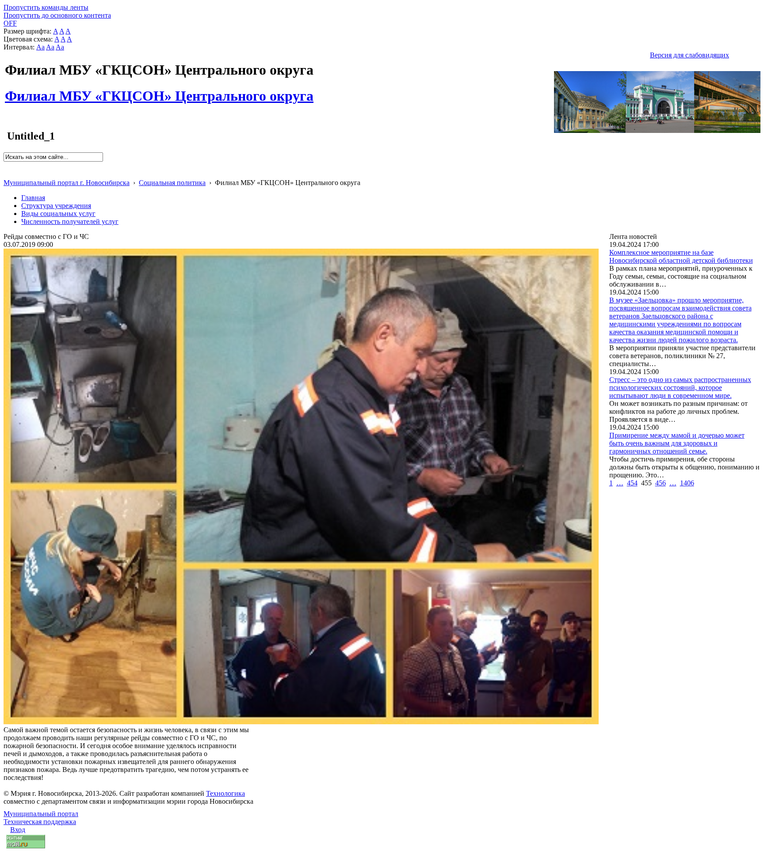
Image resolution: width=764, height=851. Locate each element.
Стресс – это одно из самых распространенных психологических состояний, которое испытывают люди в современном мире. (680, 387)
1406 (687, 483)
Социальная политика (172, 182)
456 (660, 483)
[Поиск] (6, 165)
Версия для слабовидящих (689, 55)
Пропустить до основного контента (57, 15)
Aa (40, 47)
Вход (17, 829)
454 (632, 483)
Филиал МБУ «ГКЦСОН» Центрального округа (159, 91)
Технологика (225, 793)
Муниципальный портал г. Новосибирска (67, 182)
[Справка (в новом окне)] (7, 173)
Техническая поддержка (40, 821)
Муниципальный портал (41, 813)
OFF (10, 23)
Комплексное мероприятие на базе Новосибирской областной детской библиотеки (681, 256)
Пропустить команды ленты (46, 7)
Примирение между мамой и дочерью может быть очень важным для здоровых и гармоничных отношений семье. (677, 443)
